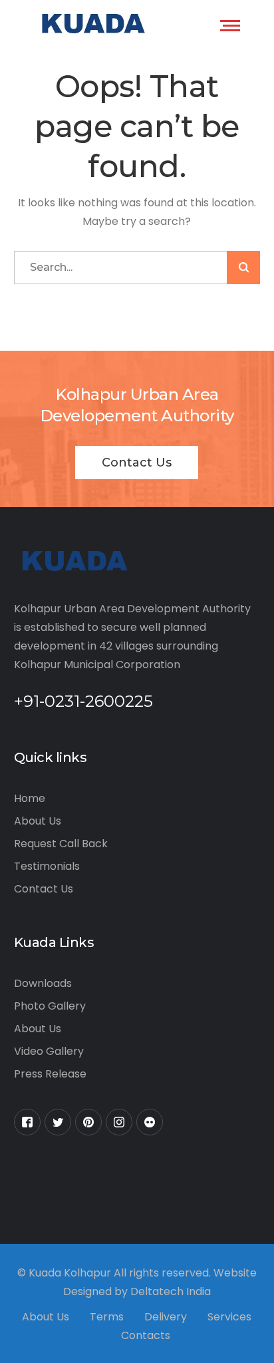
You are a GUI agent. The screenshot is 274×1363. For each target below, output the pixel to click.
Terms (107, 1316)
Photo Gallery (50, 1006)
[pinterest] (88, 1122)
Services (229, 1316)
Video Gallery (49, 1051)
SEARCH (243, 267)
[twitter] (58, 1122)
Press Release (50, 1073)
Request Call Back (61, 843)
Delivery (165, 1316)
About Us (37, 821)
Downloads (43, 983)
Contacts (145, 1335)
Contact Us (137, 462)
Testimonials (47, 866)
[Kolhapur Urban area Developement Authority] (91, 23)
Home (29, 798)
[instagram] (119, 1122)
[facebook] (27, 1122)
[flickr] (149, 1122)
